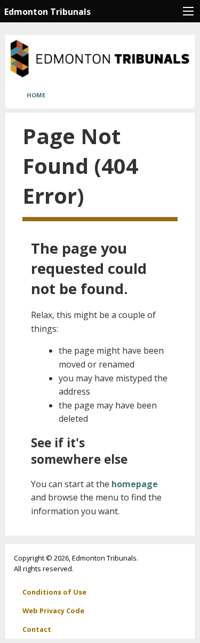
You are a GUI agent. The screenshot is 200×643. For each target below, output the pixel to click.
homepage (134, 484)
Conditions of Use (54, 592)
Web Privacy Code (53, 610)
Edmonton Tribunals (47, 12)
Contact (36, 629)
